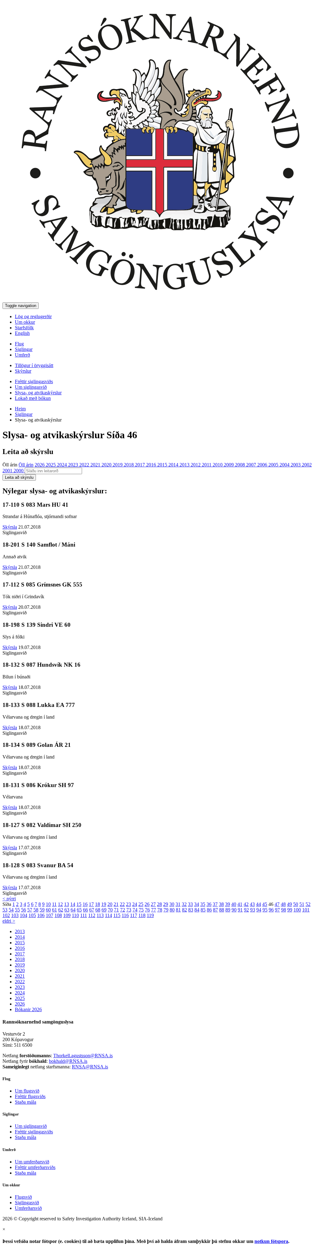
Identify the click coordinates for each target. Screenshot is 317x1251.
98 (283, 909)
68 (97, 909)
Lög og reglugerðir (33, 316)
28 (159, 904)
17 (91, 904)
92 (246, 909)
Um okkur (25, 322)
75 (141, 909)
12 (60, 904)
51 (301, 904)
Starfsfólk (24, 327)
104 (23, 915)
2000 (19, 470)
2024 (62, 464)
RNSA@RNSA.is (90, 1066)
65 (79, 909)
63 (66, 909)
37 (215, 904)
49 (289, 904)
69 (104, 909)
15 (78, 904)
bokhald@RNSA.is (68, 1061)
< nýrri (9, 898)
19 (103, 904)
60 (48, 909)
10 (48, 904)
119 (150, 915)
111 (83, 915)
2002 (307, 464)
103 (15, 915)
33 (190, 904)
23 (128, 904)
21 (116, 904)
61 (54, 909)
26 (147, 904)
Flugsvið (23, 1197)
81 (178, 909)
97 (277, 909)
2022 (84, 464)
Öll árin (9, 464)
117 (133, 915)
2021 (96, 464)
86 (209, 909)
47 (277, 904)
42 (246, 904)
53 (4, 909)
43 (252, 904)
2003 (296, 464)
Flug (19, 343)
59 (42, 909)
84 (196, 909)
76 (147, 909)
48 (283, 904)
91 (240, 909)
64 (73, 909)
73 (128, 909)
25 (140, 904)
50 (295, 904)
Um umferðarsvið (32, 1161)
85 (203, 909)
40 (233, 904)
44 (258, 904)
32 (184, 904)
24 (134, 904)
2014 (174, 464)
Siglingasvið (27, 1202)
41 (239, 904)
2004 (285, 464)
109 (67, 915)
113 (100, 915)
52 (308, 904)
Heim (20, 408)
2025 (51, 464)
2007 (251, 464)
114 (108, 915)
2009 (229, 464)
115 (116, 915)
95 (265, 909)
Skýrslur (23, 371)
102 (6, 915)
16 (85, 904)
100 (297, 909)
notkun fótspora (271, 1241)
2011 (207, 464)
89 (227, 909)
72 (122, 909)
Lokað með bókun (33, 398)
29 (165, 904)
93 (252, 909)
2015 (162, 464)
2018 (129, 464)
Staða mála (25, 1102)
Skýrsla (9, 527)
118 (141, 915)
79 (165, 909)
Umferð (22, 354)
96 (271, 909)
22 (122, 904)
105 (32, 915)
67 (91, 909)
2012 (196, 464)
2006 (262, 464)
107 (49, 915)
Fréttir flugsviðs (30, 1096)
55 (17, 909)
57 (29, 909)
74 (134, 909)
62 (60, 909)
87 (215, 909)
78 (159, 909)
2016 (151, 464)
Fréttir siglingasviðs (34, 381)
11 (54, 904)
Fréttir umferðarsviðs (35, 1167)
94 (258, 909)
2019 (118, 464)
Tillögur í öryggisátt (34, 365)
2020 (107, 464)
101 (306, 909)
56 (23, 909)
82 (184, 909)
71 (116, 909)
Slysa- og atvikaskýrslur (38, 392)
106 (41, 915)
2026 (40, 464)
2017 (140, 464)
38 (221, 904)
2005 (274, 464)
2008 (240, 464)
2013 (185, 464)
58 (35, 909)
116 (125, 915)
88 (221, 909)
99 (289, 909)
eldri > (8, 921)
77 (153, 909)
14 (72, 904)
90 (234, 909)
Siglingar (24, 349)
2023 (73, 464)
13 (66, 904)
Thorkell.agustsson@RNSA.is (83, 1055)
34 (196, 904)
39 (227, 904)
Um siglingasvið (31, 387)
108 (58, 915)
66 (85, 909)
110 (75, 915)
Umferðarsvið (28, 1208)
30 (171, 904)
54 (11, 909)
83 (190, 909)
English (22, 333)
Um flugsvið (27, 1090)
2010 (218, 464)
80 (172, 909)
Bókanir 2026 (28, 1009)
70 (110, 909)
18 (97, 904)
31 (178, 904)
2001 (8, 470)
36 (208, 904)
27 (153, 904)
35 (202, 904)
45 (264, 904)
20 (109, 904)
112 (91, 915)
